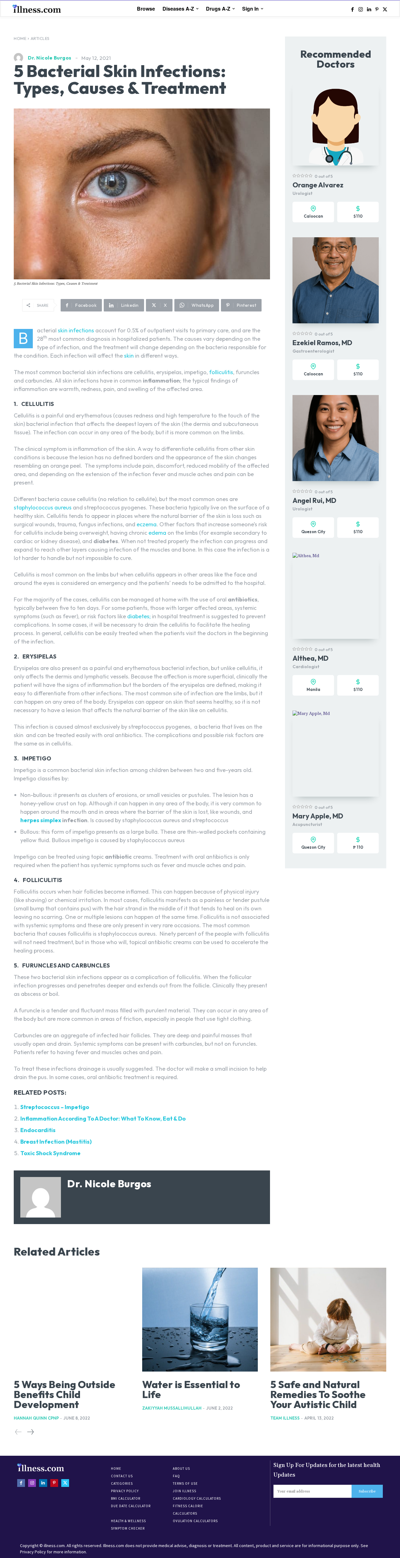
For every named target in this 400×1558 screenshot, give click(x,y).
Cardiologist (305, 666)
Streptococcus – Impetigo (54, 1107)
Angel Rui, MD (314, 500)
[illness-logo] (37, 8)
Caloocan (313, 216)
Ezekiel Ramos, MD (322, 342)
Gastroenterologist (313, 351)
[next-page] (30, 1432)
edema (157, 532)
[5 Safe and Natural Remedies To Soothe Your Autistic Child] (328, 1320)
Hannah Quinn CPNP (36, 1418)
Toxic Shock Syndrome (50, 1153)
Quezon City (313, 531)
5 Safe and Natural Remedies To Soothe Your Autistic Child (318, 1394)
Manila (313, 689)
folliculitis (221, 372)
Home (20, 38)
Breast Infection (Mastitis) (56, 1141)
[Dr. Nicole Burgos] (20, 57)
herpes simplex (40, 820)
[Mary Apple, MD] (335, 754)
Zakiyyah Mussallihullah (172, 1408)
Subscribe (367, 1491)
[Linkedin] (368, 9)
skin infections (76, 330)
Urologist (302, 193)
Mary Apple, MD (317, 816)
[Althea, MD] (335, 596)
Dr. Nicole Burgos (50, 57)
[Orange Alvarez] (335, 123)
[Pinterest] (376, 9)
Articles (40, 38)
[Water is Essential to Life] (200, 1320)
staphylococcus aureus (43, 507)
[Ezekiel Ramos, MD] (335, 280)
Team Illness (285, 1418)
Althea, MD (310, 658)
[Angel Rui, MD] (335, 438)
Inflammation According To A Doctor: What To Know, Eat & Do (103, 1118)
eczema (147, 524)
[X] (385, 9)
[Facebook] (352, 9)
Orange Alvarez (317, 185)
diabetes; (139, 616)
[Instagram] (360, 9)
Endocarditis (38, 1130)
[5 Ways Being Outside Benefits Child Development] (72, 1320)
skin (129, 355)
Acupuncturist (307, 824)
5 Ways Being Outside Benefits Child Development (64, 1394)
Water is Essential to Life (191, 1389)
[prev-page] (18, 1432)
